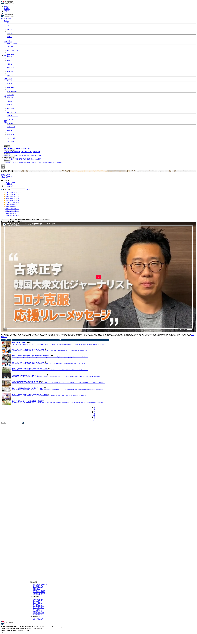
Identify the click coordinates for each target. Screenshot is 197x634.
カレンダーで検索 (12, 43)
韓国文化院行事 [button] (8, 41)
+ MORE (27, 189)
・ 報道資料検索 (8, 186)
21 (94, 407)
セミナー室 (10, 75)
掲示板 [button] (5, 122)
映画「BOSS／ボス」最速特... (13, 202)
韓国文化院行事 (9, 150)
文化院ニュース (11, 127)
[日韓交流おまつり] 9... (12, 204)
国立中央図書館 (37, 603)
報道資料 (7, 9)
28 (94, 416)
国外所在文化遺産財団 (39, 592)
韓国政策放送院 (37, 611)
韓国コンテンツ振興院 (39, 590)
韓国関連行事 (10, 134)
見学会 (8, 60)
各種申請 (7, 153)
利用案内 (9, 37)
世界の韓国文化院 (38, 619)
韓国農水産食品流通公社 (40, 593)
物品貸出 (9, 64)
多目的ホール (10, 71)
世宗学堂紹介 (10, 97)
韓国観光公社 (36, 589)
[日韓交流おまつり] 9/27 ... (13, 192)
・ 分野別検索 (8, 184)
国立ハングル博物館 (38, 608)
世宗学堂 (7, 161)
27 (94, 415)
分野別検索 (10, 46)
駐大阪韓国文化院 (38, 587)
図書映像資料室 (9, 157)
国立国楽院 (36, 604)
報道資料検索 (10, 54)
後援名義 (9, 56)
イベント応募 (6, 189)
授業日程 (9, 104)
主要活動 (9, 29)
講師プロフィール (12, 112)
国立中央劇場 (36, 609)
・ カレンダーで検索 (9, 182)
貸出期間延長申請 (12, 91)
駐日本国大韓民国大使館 (40, 584)
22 (94, 408)
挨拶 (8, 22)
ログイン (6, 11)
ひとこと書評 (10, 95)
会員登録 (6, 10)
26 (94, 413)
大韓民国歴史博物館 (38, 606)
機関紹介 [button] (6, 21)
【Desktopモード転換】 (23, 630)
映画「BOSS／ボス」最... (12, 215)
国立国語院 (36, 601)
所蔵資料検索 (10, 87)
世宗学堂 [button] (6, 96)
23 (94, 410)
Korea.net (36, 588)
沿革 (8, 25)
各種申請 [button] (6, 55)
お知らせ (9, 80)
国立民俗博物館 (37, 605)
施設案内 (9, 33)
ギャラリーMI (10, 67)
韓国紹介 (6, 6)
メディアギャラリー (12, 50)
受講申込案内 (10, 108)
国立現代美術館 (37, 610)
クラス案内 (10, 101)
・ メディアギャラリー (10, 185)
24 (94, 411)
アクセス (9, 40)
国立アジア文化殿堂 (38, 612)
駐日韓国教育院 (37, 594)
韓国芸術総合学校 (38, 599)
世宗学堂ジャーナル (12, 115)
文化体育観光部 (37, 585)
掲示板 (6, 7)
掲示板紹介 (10, 123)
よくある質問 (10, 119)
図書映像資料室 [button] (8, 78)
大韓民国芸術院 (37, 614)
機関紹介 (7, 146)
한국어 (13, 18)
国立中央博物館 (37, 600)
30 (94, 418)
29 (94, 417)
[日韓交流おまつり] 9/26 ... (13, 198)
